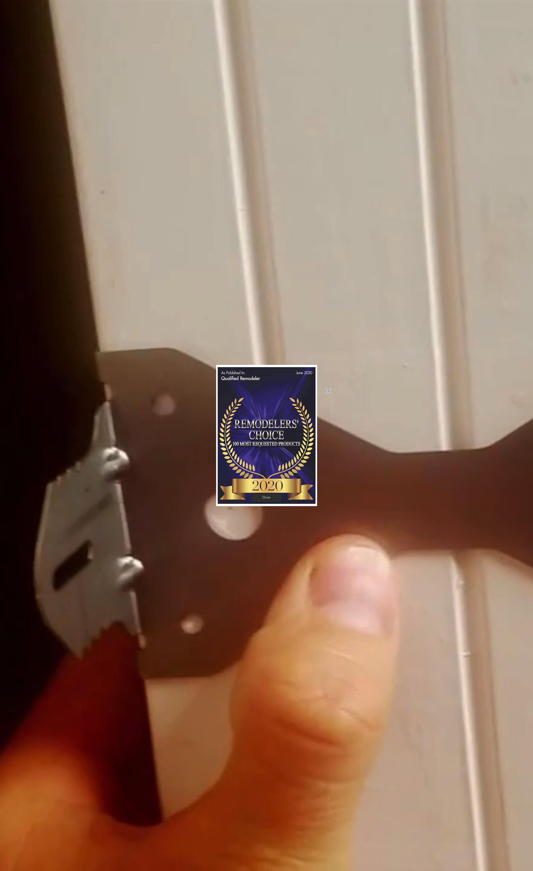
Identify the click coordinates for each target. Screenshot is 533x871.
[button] (329, 391)
